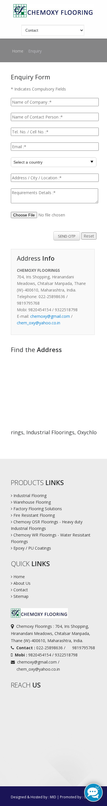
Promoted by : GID (75, 797)
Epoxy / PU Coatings (31, 548)
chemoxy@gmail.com (50, 316)
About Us (21, 583)
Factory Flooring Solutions (37, 508)
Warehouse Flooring (32, 502)
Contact (20, 589)
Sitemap (20, 596)
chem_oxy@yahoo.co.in (38, 322)
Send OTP (67, 236)
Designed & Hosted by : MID (33, 797)
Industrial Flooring (29, 495)
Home (18, 576)
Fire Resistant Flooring (34, 515)
